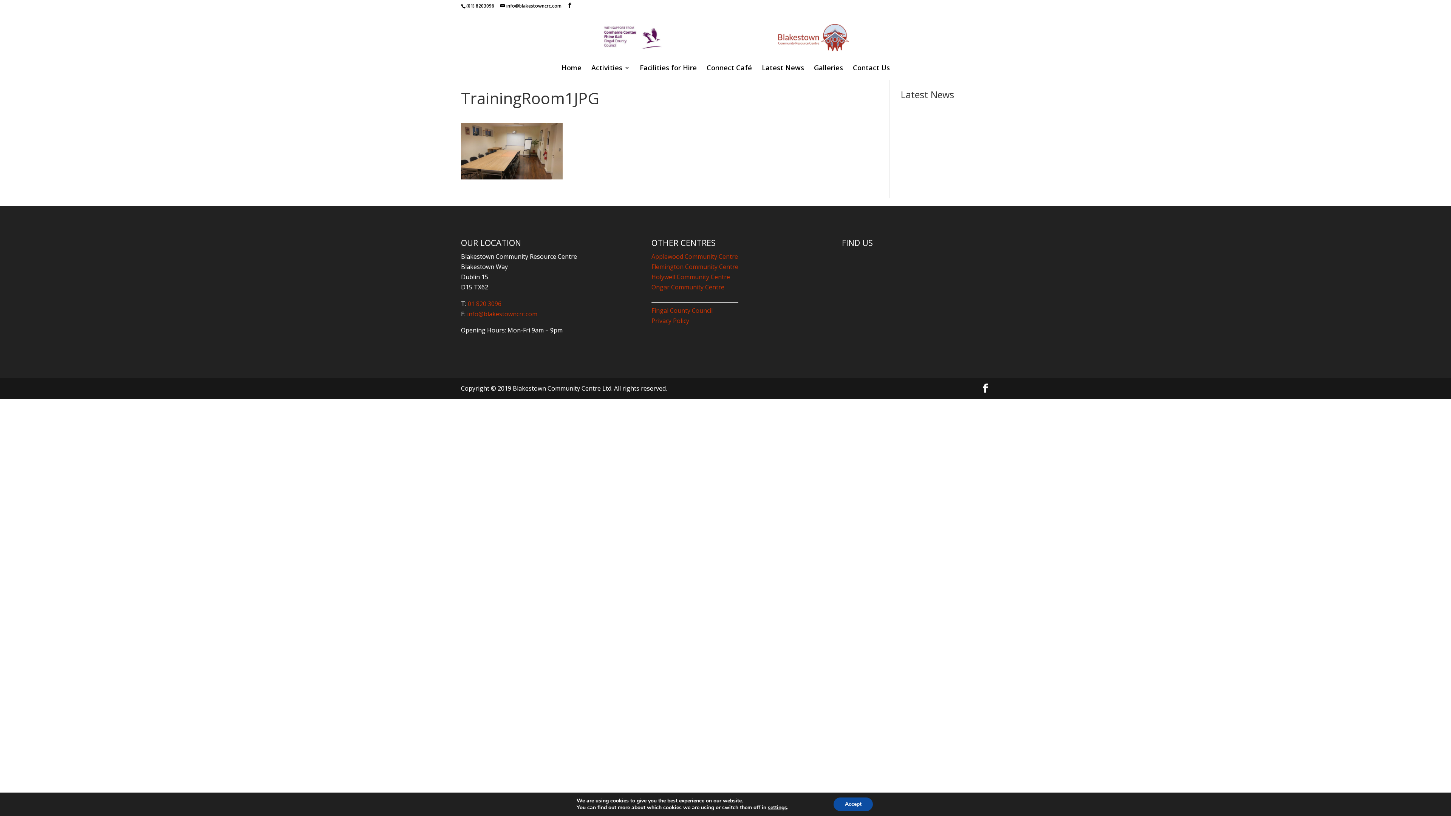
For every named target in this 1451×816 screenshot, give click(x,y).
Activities (606, 68)
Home (572, 68)
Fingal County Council (682, 310)
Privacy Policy (670, 321)
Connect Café (729, 68)
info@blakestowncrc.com (501, 314)
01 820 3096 (484, 304)
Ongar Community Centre (687, 287)
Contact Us (871, 68)
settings (777, 807)
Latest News (783, 68)
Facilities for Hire (668, 68)
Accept (853, 804)
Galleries (828, 68)
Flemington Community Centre (694, 267)
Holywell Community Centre (690, 277)
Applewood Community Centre (694, 256)
